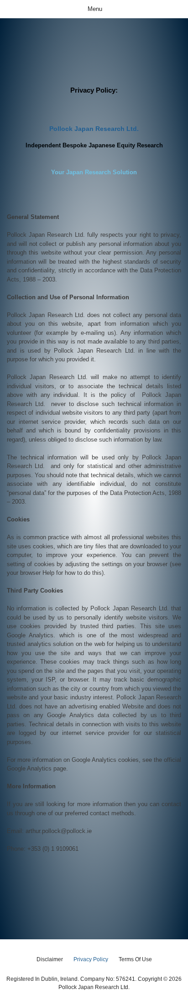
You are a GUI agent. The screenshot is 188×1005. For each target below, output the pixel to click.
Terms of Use (135, 959)
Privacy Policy (90, 959)
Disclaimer (50, 959)
